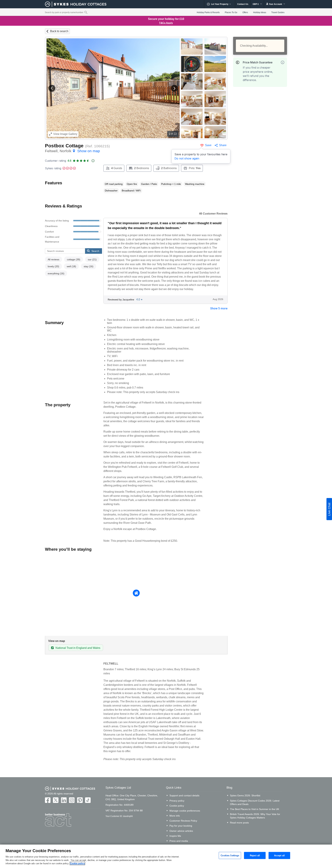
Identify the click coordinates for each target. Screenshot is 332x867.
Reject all (255, 855)
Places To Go (231, 12)
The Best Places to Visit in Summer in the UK (254, 809)
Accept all (279, 855)
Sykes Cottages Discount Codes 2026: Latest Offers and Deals (254, 802)
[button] (51, 88)
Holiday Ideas (259, 12)
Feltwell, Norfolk (72, 151)
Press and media (178, 841)
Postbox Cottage (64, 145)
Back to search (59, 31)
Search (95, 251)
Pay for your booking (180, 825)
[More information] (282, 62)
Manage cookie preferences (184, 810)
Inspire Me (175, 836)
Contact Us (242, 4)
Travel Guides (277, 12)
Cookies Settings (230, 855)
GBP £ (256, 4)
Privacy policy (176, 800)
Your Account (275, 4)
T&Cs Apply (166, 22)
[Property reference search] (85, 12)
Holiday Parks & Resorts (208, 12)
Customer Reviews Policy (183, 820)
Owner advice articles (181, 831)
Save (208, 145)
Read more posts (239, 822)
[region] (166, 856)
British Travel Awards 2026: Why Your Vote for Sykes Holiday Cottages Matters (255, 816)
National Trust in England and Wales (78, 647)
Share (223, 145)
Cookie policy (176, 805)
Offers (245, 12)
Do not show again (186, 158)
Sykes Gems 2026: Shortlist (245, 795)
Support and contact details (184, 795)
